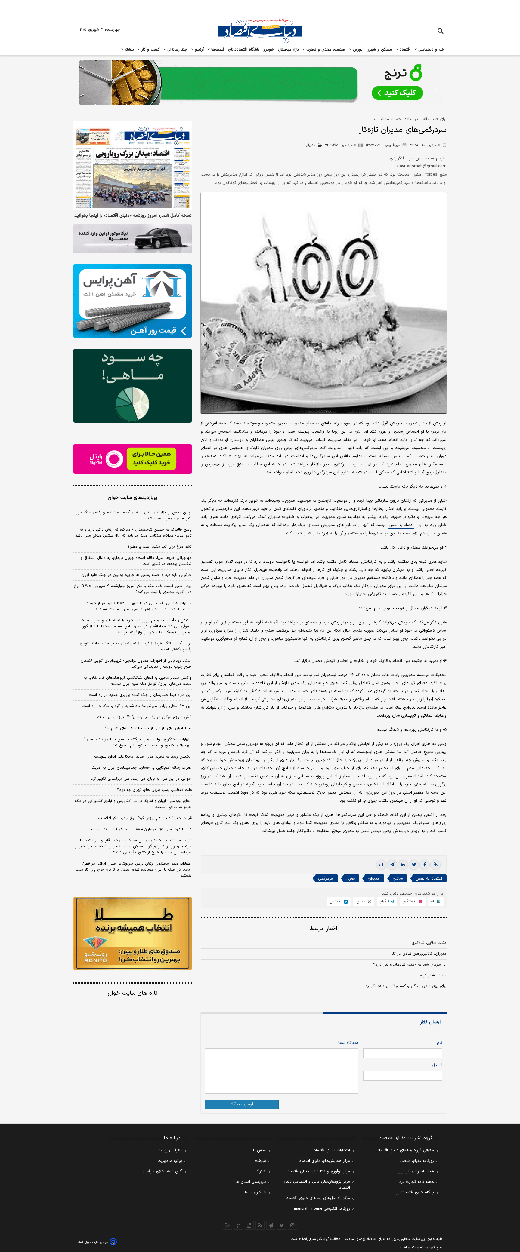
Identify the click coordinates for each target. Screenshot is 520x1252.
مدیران (374, 878)
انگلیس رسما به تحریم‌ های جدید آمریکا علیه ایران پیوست (143, 757)
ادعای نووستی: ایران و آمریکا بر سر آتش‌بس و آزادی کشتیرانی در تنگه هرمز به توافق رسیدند (133, 804)
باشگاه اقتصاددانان (244, 50)
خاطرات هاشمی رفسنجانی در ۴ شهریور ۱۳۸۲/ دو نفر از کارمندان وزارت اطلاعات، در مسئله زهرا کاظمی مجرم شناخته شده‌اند (137, 606)
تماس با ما (257, 1150)
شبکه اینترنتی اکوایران (416, 1171)
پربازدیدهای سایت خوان (132, 497)
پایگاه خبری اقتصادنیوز (415, 1192)
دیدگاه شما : (347, 1043)
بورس (357, 50)
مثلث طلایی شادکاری (429, 943)
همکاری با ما (255, 1192)
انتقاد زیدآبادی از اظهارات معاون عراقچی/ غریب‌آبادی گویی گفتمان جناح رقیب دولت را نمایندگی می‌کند (136, 664)
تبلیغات (260, 1161)
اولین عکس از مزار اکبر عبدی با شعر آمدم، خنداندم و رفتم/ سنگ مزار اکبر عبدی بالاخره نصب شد (134, 516)
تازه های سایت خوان (132, 993)
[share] (249, 1225)
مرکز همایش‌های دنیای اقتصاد (324, 1161)
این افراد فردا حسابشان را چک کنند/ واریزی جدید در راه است (140, 695)
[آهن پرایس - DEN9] (132, 301)
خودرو (268, 50)
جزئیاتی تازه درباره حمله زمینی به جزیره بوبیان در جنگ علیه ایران (136, 575)
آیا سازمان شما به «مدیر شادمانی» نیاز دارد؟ (410, 965)
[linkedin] (403, 865)
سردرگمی (325, 878)
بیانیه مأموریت (169, 1161)
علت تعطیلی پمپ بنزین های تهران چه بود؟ (154, 790)
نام (439, 1043)
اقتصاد (404, 50)
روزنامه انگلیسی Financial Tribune (321, 1209)
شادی (398, 432)
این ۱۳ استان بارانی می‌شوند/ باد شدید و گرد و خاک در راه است (137, 706)
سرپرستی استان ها (250, 1182)
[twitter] (414, 865)
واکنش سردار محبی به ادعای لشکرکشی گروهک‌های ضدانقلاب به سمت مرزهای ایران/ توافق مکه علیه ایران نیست (138, 681)
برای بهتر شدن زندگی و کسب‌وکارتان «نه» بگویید (406, 986)
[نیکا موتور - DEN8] (132, 238)
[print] (381, 865)
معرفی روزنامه (170, 1150)
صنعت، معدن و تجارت (325, 50)
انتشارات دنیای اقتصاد (332, 1150)
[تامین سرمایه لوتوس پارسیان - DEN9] (132, 386)
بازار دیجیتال (288, 50)
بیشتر (128, 50)
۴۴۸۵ (425, 145)
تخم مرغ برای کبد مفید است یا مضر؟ (160, 547)
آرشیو (198, 50)
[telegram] (392, 865)
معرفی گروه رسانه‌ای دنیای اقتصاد (405, 1150)
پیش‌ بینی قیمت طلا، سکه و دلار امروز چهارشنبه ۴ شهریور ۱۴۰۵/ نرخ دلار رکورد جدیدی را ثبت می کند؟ (133, 589)
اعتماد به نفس (401, 525)
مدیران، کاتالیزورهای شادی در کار (419, 954)
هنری (350, 878)
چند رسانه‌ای (176, 50)
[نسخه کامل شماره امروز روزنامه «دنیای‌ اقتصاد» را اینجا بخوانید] (132, 165)
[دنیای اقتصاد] (260, 31)
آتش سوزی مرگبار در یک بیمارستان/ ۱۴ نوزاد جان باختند (144, 717)
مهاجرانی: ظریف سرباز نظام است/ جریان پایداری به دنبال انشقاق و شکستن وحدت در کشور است (136, 561)
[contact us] (238, 1225)
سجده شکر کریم (433, 975)
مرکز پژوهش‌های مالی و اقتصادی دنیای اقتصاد (316, 1185)
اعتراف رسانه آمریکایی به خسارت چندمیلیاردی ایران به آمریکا (142, 768)
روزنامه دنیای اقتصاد (417, 1161)
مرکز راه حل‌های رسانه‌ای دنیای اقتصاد (318, 1198)
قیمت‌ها (217, 50)
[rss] (260, 1225)
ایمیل (437, 1065)
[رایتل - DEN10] (132, 459)
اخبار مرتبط (323, 928)
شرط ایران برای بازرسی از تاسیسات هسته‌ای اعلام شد (148, 728)
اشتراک (260, 1171)
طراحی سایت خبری (96, 1242)
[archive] (227, 1225)
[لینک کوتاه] (435, 865)
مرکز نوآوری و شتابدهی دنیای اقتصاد (319, 1171)
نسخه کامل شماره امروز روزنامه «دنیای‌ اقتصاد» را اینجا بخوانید (133, 216)
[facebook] (424, 865)
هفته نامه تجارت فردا (416, 1182)
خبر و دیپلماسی (431, 50)
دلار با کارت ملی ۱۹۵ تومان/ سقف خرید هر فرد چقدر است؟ (141, 829)
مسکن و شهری (379, 50)
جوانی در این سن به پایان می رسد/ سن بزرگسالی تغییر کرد (141, 779)
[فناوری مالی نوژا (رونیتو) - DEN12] (132, 934)
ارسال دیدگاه (242, 1104)
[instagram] (292, 1225)
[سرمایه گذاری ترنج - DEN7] (260, 82)
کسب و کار (150, 50)
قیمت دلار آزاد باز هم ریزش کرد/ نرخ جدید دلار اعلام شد (144, 818)
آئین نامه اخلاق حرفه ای (161, 1171)
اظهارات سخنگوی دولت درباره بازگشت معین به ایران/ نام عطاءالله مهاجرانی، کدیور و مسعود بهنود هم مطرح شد (137, 742)
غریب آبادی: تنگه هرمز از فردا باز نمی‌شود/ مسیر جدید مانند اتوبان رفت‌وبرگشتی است (136, 647)
